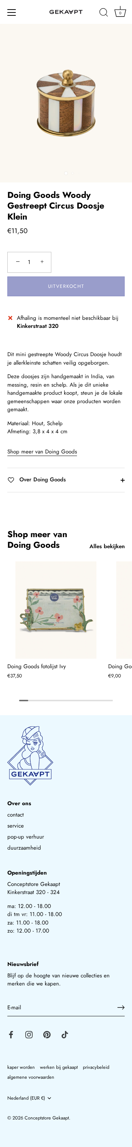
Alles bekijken (107, 546)
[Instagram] (29, 1034)
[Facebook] (11, 1034)
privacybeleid (96, 1067)
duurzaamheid (24, 848)
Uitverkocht (66, 286)
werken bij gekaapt (59, 1067)
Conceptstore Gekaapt (47, 1117)
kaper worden (21, 1067)
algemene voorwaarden (30, 1077)
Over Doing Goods (42, 479)
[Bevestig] (121, 1007)
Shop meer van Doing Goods (42, 452)
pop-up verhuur (25, 837)
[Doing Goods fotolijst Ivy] (55, 610)
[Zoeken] (104, 14)
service (15, 826)
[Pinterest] (47, 1034)
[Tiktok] (65, 1034)
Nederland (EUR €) (26, 1098)
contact (15, 815)
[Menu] (12, 12)
